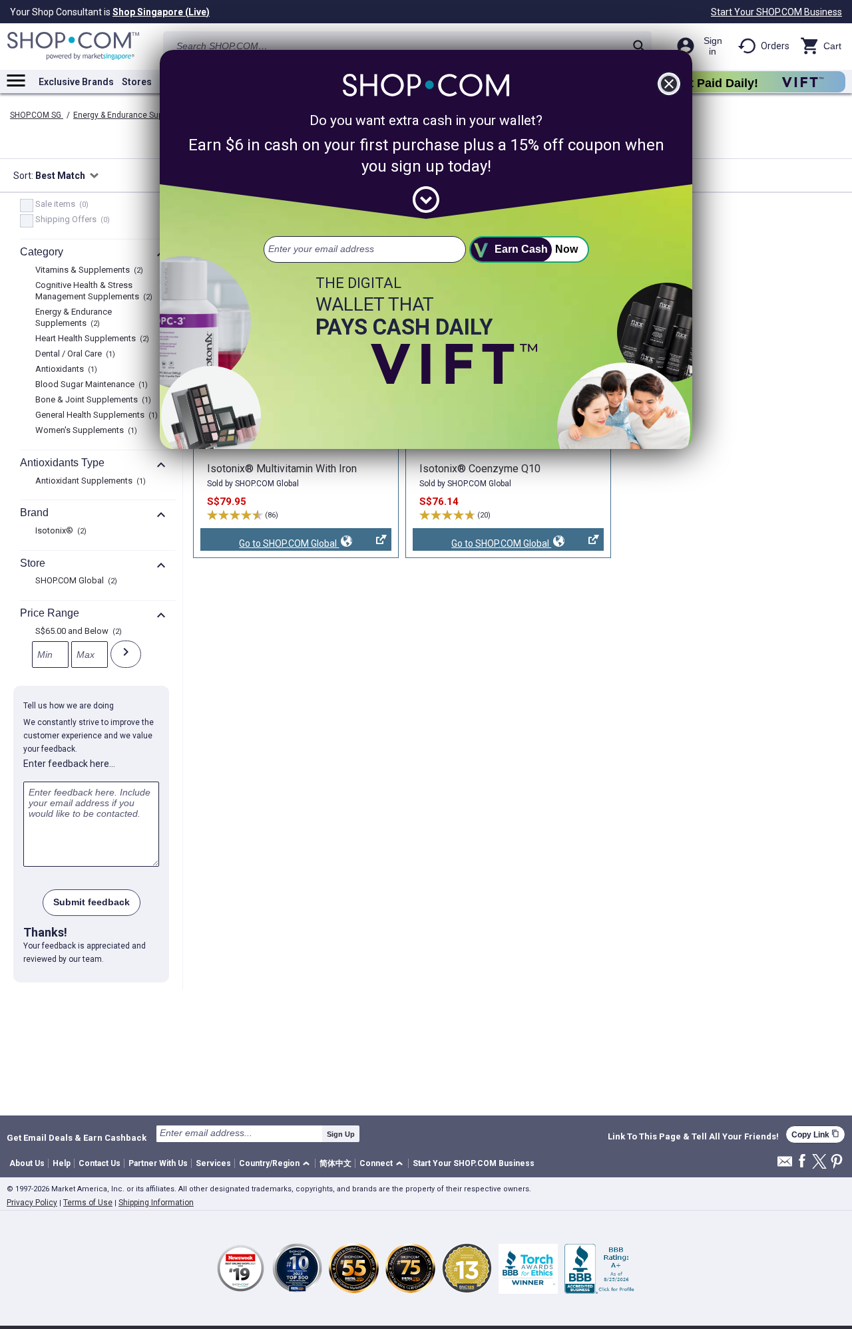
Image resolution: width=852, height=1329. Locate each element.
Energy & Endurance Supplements (136, 115)
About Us (27, 1163)
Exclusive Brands (76, 81)
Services (213, 1163)
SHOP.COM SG (36, 115)
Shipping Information (156, 1202)
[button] (277, 1163)
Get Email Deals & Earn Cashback (76, 1137)
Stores (137, 81)
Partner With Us (158, 1163)
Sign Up (341, 1134)
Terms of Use (87, 1202)
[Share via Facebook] (802, 1161)
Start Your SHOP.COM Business (776, 12)
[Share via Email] (784, 1165)
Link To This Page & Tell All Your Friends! (693, 1136)
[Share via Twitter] (819, 1162)
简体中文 (335, 1163)
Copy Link (815, 1134)
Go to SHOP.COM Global (269, 544)
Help (62, 1163)
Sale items (60, 205)
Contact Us (99, 1163)
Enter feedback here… (69, 763)
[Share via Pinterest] (836, 1162)
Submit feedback (91, 902)
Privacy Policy (32, 1202)
